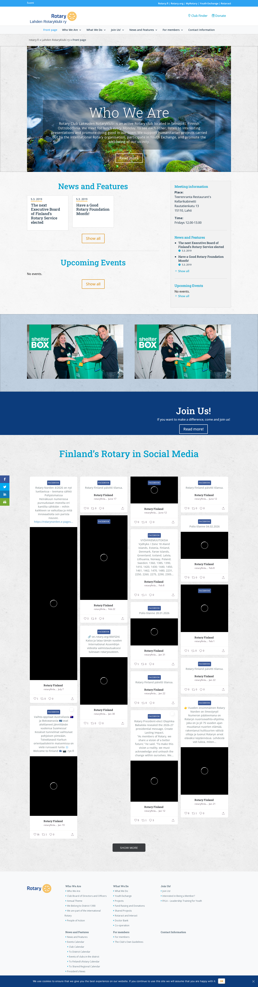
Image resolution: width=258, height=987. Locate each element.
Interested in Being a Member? (178, 896)
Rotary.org (177, 3)
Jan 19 (61, 825)
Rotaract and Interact (126, 915)
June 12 (163, 512)
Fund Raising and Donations (130, 905)
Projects (119, 900)
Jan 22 (212, 680)
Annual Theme (74, 900)
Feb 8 (212, 568)
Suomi (30, 2)
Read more (129, 158)
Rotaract (226, 3)
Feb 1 (212, 641)
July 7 (61, 689)
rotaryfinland (50, 689)
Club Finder (199, 16)
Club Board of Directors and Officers (87, 896)
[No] (253, 981)
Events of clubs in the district (84, 956)
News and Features (141, 30)
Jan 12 (162, 810)
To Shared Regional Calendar (84, 966)
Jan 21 (212, 803)
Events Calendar (75, 942)
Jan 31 (162, 654)
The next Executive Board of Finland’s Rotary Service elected (45, 214)
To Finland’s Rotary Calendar (84, 961)
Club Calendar (76, 946)
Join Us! (116, 30)
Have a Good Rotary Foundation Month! (93, 209)
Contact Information (201, 30)
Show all (93, 238)
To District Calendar (79, 951)
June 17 (112, 498)
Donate (220, 16)
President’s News (76, 971)
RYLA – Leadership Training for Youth (182, 900)
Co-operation (122, 925)
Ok (221, 981)
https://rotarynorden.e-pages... (53, 521)
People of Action (76, 920)
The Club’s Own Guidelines (129, 942)
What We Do (94, 30)
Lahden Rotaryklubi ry (56, 40)
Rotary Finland (53, 685)
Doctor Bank (121, 920)
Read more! (193, 429)
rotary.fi (34, 40)
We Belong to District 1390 (81, 905)
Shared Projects (123, 910)
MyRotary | (193, 3)
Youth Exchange (209, 3)
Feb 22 (111, 609)
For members (171, 30)
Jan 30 (111, 713)
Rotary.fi (163, 3)
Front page (50, 30)
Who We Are (70, 30)
